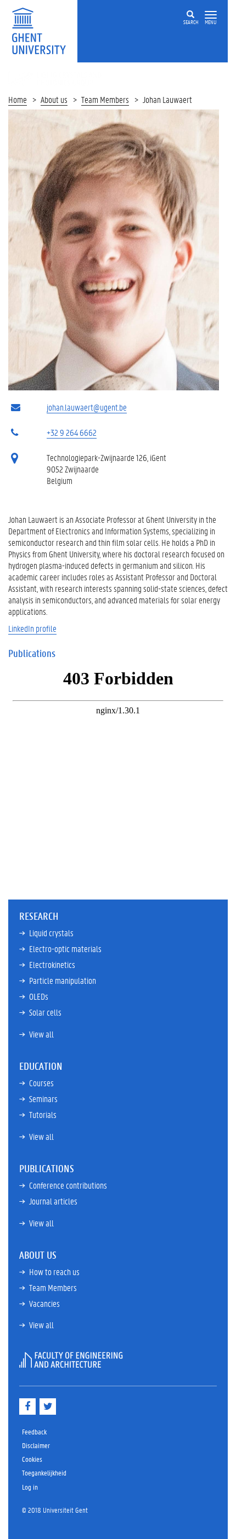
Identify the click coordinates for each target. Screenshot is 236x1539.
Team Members (105, 99)
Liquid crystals (51, 932)
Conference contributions (68, 1185)
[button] (210, 15)
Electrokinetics (52, 964)
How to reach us (54, 1271)
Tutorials (43, 1114)
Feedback (34, 1431)
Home (17, 99)
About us (54, 99)
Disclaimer (36, 1445)
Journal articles (53, 1201)
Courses (41, 1082)
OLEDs (38, 996)
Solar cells (45, 1012)
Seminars (43, 1098)
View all (41, 1034)
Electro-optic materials (65, 948)
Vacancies (44, 1303)
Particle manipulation (62, 980)
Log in (30, 1486)
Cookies (32, 1458)
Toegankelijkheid (44, 1472)
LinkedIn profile (32, 628)
